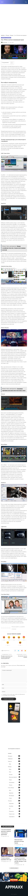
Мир (10, 764)
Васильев (5, 42)
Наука (10, 779)
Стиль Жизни (11, 787)
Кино (10, 771)
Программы (11, 782)
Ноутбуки (11, 806)
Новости (10, 761)
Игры (10, 769)
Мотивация (11, 795)
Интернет (10, 756)
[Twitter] (18, 650)
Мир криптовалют (13, 777)
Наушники (11, 803)
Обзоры (8, 37)
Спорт (10, 798)
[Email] (25, 650)
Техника (10, 800)
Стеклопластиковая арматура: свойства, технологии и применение (6, 832)
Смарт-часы (11, 814)
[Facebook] (15, 650)
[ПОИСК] (25, 2)
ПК (9, 808)
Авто (10, 790)
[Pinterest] (22, 650)
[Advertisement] (14, 19)
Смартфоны (11, 816)
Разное (10, 785)
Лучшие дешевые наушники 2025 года (6, 858)
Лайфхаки (10, 758)
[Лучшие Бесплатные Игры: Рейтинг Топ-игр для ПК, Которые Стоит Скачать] (20, 851)
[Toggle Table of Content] (11, 63)
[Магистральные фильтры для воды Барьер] (20, 833)
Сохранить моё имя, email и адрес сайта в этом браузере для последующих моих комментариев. (13, 695)
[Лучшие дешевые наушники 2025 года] (7, 851)
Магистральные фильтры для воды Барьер (19, 841)
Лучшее (3, 37)
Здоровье (11, 792)
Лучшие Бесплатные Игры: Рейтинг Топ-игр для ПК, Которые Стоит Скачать (20, 860)
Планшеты (11, 811)
